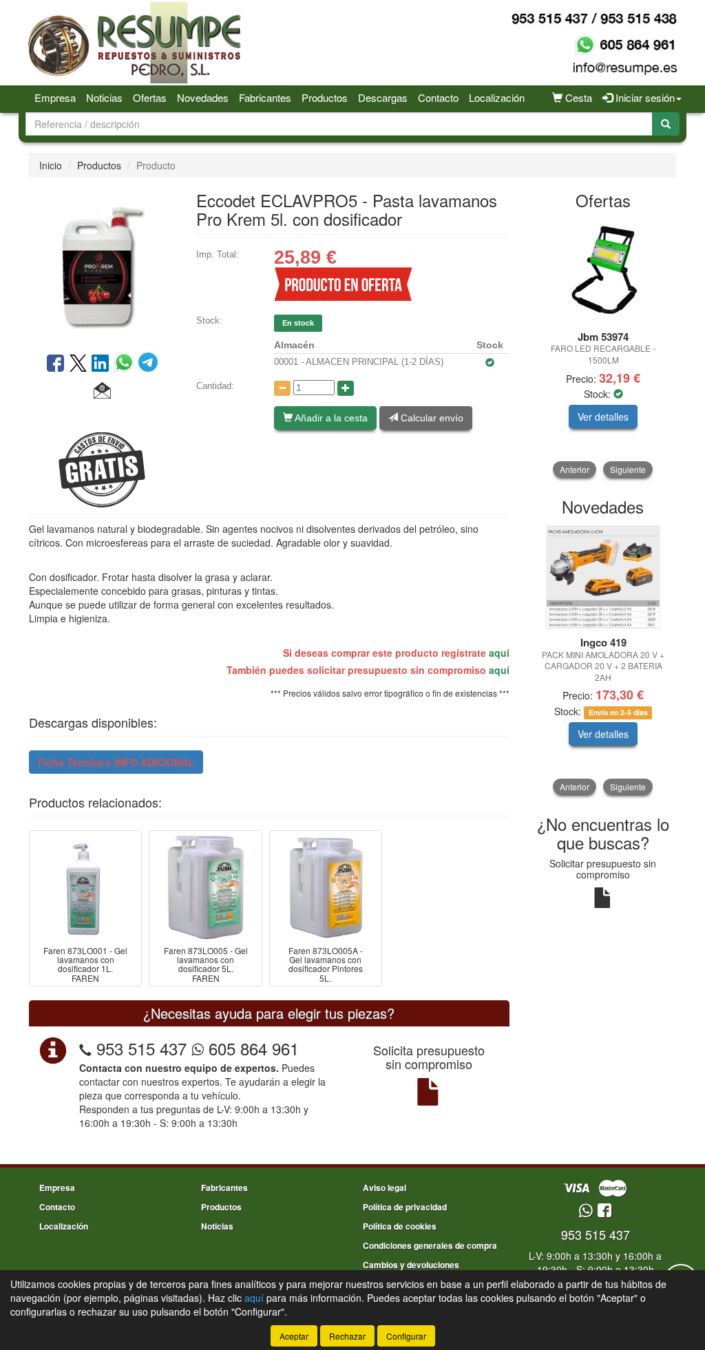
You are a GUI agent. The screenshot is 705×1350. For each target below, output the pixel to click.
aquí (499, 653)
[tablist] (603, 349)
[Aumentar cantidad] (345, 388)
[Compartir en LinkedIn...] (100, 364)
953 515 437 (141, 1048)
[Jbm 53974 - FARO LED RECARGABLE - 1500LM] (603, 271)
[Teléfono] (85, 1048)
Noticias (104, 97)
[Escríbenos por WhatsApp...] (585, 1211)
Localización (497, 97)
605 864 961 (251, 1048)
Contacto (438, 97)
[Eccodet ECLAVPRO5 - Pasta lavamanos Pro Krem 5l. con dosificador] (102, 263)
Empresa (55, 97)
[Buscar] (666, 124)
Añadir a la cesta (330, 417)
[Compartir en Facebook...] (55, 364)
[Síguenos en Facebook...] (604, 1211)
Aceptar (294, 1336)
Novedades (203, 97)
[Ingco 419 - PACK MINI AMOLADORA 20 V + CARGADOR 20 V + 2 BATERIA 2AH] (603, 577)
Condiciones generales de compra (430, 1245)
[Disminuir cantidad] (282, 388)
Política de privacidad (405, 1207)
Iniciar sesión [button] (644, 97)
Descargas (383, 97)
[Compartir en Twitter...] (78, 364)
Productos (325, 97)
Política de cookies (399, 1226)
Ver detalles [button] (603, 416)
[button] (102, 391)
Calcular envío (430, 417)
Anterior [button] (574, 469)
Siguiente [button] (628, 469)
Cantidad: (215, 386)
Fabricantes (265, 97)
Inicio (50, 165)
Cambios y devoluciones (411, 1264)
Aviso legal (384, 1187)
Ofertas (150, 97)
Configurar (406, 1336)
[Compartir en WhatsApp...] (126, 364)
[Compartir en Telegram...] (148, 364)
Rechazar (347, 1336)
